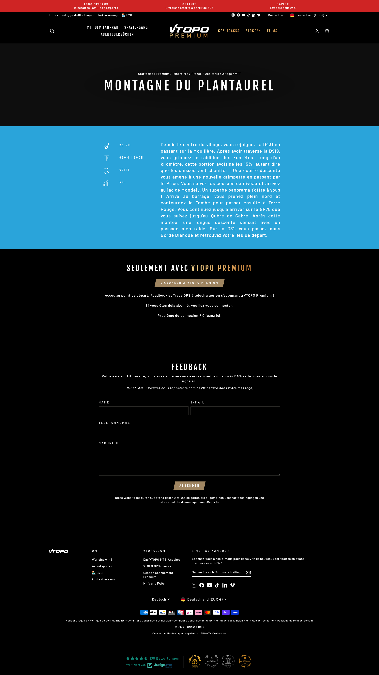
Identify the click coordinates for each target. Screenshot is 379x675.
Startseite (145, 73)
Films (272, 31)
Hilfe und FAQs (154, 583)
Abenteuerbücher (117, 34)
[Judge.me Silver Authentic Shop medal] (211, 661)
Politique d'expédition (229, 620)
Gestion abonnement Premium (158, 575)
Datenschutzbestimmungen (179, 502)
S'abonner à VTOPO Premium (189, 282)
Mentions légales (76, 620)
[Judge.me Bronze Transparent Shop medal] (245, 661)
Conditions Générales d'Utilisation (149, 620)
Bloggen (253, 31)
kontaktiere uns (103, 579)
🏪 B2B (127, 15)
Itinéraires (180, 73)
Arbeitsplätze (102, 566)
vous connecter (218, 305)
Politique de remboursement (295, 620)
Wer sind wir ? (102, 559)
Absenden (189, 485)
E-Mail (197, 402)
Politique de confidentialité (107, 620)
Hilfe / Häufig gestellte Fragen (71, 15)
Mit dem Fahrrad (103, 27)
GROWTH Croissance (214, 633)
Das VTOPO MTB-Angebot (161, 559)
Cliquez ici (211, 315)
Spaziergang (136, 27)
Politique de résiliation (260, 620)
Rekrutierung (108, 15)
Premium (163, 73)
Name (104, 402)
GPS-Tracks (229, 31)
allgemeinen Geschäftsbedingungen (232, 497)
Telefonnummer (116, 422)
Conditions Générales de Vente (193, 620)
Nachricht (110, 443)
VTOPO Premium (258, 295)
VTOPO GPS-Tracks (157, 566)
